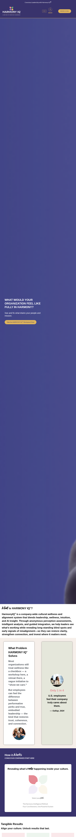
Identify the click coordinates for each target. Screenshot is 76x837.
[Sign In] (50, 9)
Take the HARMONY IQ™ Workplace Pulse (20, 322)
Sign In (50, 12)
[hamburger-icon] (44, 11)
